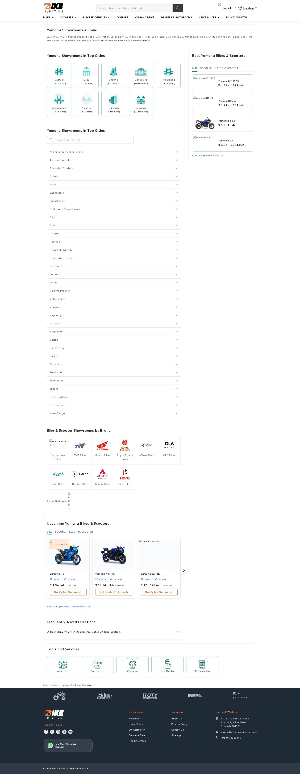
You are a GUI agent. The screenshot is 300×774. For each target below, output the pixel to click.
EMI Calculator (137, 729)
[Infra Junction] (195, 695)
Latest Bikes (136, 724)
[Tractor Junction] (59, 695)
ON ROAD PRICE (144, 17)
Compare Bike (137, 735)
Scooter (60, 531)
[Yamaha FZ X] (205, 143)
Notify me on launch (68, 592)
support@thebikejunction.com (238, 732)
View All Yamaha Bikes (205, 155)
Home (45, 685)
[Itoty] (150, 695)
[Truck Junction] (104, 695)
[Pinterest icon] (52, 732)
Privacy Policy (179, 724)
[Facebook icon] (46, 732)
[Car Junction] (240, 695)
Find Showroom (138, 740)
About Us (176, 718)
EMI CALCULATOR (236, 17)
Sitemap (176, 735)
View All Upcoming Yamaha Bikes (67, 606)
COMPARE (122, 17)
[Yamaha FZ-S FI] (205, 123)
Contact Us (177, 729)
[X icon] (64, 732)
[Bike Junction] (53, 8)
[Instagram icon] (58, 732)
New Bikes (135, 718)
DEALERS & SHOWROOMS (176, 17)
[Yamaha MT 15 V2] (205, 83)
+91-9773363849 (230, 737)
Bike (49, 531)
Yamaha (55, 685)
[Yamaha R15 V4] (205, 103)
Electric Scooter (81, 531)
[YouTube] (70, 732)
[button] (178, 8)
